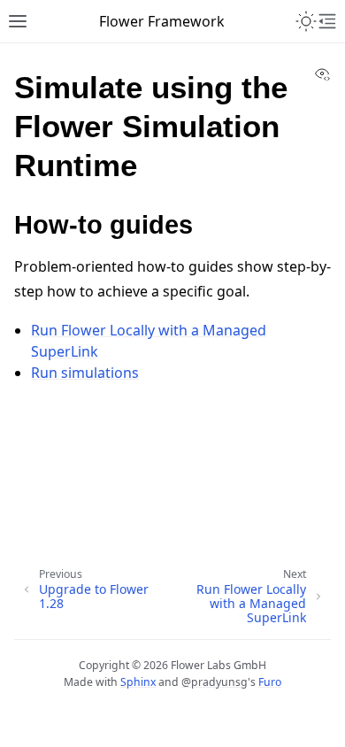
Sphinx (138, 681)
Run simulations (85, 372)
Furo (269, 681)
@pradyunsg (214, 681)
